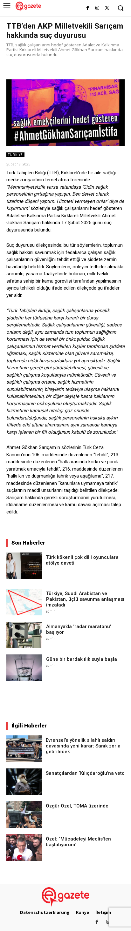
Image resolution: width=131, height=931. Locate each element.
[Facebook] (88, 8)
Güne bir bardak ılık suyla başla (81, 659)
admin (51, 611)
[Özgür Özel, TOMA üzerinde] (24, 814)
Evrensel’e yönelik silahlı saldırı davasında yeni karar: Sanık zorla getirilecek (83, 745)
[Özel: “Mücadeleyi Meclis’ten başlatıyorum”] (24, 847)
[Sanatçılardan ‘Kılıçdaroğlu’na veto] (24, 781)
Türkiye (15, 154)
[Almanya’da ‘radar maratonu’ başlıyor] (24, 635)
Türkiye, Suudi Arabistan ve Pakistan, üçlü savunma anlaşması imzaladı (85, 599)
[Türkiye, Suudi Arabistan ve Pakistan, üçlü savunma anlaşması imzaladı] (24, 602)
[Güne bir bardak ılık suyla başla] (24, 667)
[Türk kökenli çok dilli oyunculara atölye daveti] (24, 566)
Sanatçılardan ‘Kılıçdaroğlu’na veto (85, 773)
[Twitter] (107, 8)
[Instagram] (97, 8)
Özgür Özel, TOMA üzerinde (77, 806)
